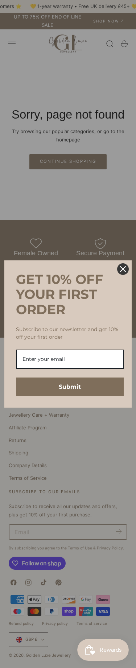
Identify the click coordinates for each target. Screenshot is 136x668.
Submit (70, 386)
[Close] (123, 269)
